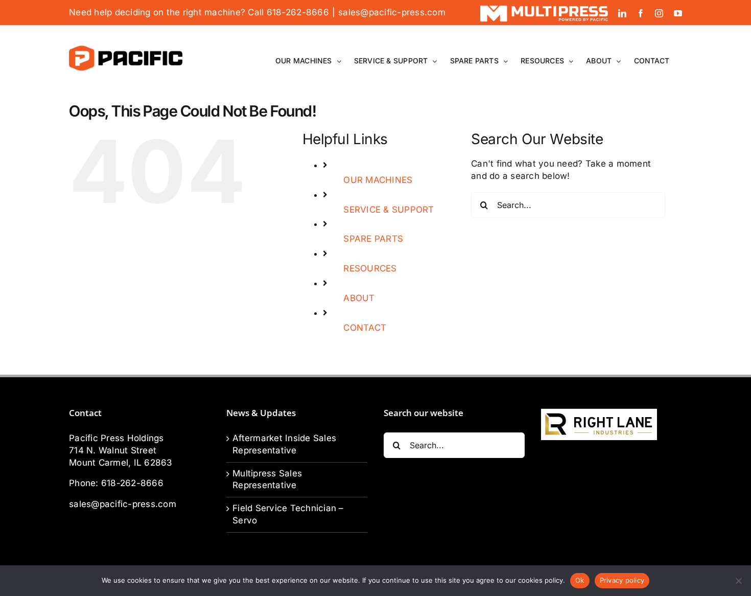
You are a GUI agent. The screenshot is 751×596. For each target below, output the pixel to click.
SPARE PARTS (373, 239)
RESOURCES (369, 268)
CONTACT (364, 328)
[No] (738, 581)
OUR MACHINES (377, 180)
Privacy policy (622, 580)
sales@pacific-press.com (391, 12)
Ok (579, 580)
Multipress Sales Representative (267, 479)
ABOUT (358, 298)
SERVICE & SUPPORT (388, 209)
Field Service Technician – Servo (288, 514)
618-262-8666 (132, 483)
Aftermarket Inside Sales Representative (284, 444)
